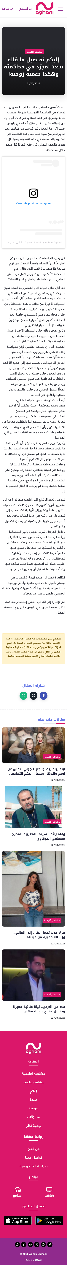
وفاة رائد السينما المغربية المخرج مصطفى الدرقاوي (38, 836)
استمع (17, 1195)
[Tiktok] (23, 1244)
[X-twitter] (36, 1244)
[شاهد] (49, 1190)
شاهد (49, 1195)
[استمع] (18, 1190)
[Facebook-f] (49, 1244)
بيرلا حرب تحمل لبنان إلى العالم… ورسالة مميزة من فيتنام (39, 934)
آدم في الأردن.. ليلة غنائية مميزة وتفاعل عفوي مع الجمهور (39, 1009)
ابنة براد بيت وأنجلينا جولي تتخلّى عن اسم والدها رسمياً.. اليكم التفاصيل (36, 771)
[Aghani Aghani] (44, 8)
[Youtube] (30, 1244)
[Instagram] (43, 1244)
